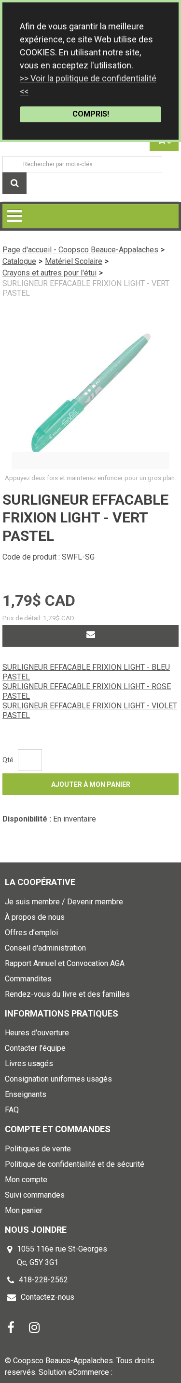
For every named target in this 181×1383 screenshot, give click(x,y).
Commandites (28, 978)
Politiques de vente (38, 1148)
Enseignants (25, 1094)
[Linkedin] (34, 1326)
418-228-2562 (43, 1279)
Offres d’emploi (31, 932)
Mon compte (26, 1179)
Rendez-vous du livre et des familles (67, 994)
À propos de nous (35, 917)
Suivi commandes (35, 1195)
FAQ (12, 1109)
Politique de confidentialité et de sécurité (74, 1164)
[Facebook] (10, 1326)
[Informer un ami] (90, 636)
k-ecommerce (137, 1372)
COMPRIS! (90, 113)
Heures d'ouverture (37, 1032)
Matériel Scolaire (73, 261)
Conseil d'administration (45, 947)
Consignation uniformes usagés (58, 1078)
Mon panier (23, 1210)
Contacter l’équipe (35, 1048)
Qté (8, 760)
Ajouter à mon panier (90, 784)
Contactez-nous (47, 1297)
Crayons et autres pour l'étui (49, 272)
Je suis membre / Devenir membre (64, 901)
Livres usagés (29, 1063)
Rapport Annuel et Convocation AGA (65, 963)
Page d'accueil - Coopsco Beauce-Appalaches (80, 249)
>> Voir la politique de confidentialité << (88, 84)
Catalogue (19, 261)
